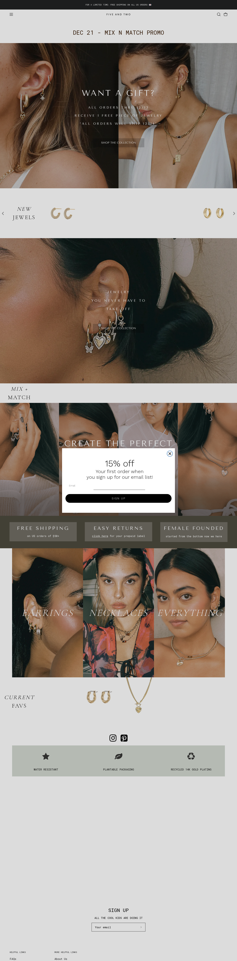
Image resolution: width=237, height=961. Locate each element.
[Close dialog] (170, 453)
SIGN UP (118, 498)
